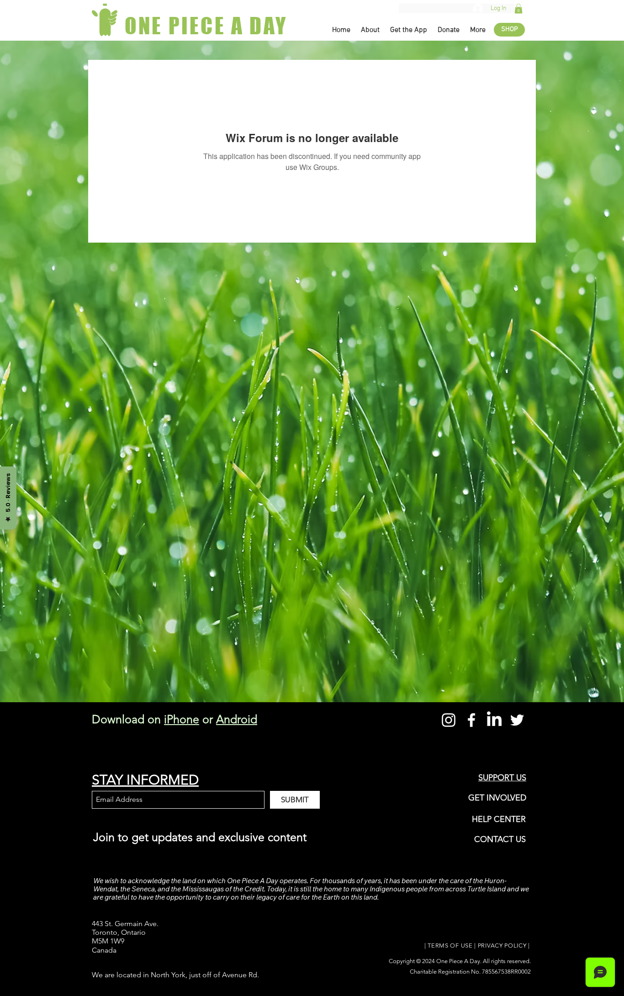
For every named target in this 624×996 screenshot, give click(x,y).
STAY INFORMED (145, 780)
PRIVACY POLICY (502, 945)
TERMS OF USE (450, 945)
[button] (518, 9)
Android (236, 719)
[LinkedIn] (494, 720)
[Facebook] (471, 720)
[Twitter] (517, 720)
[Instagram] (448, 720)
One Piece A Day (458, 961)
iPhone (181, 719)
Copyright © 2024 (412, 961)
